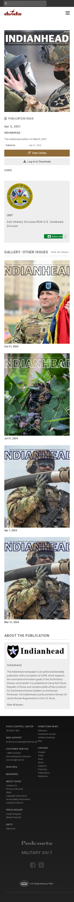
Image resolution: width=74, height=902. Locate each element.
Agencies (10, 828)
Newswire (12, 774)
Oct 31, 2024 (11, 346)
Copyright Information (16, 796)
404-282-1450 (12, 730)
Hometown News (48, 726)
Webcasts (43, 776)
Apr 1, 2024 (10, 530)
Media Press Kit (13, 817)
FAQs (8, 792)
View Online (38, 153)
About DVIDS (13, 781)
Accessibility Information (18, 799)
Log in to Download (38, 161)
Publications (44, 773)
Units (9, 824)
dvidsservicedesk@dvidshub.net (21, 742)
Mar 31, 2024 (11, 622)
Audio (41, 762)
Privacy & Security (14, 789)
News (40, 759)
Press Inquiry (14, 810)
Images (41, 752)
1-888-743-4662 (13, 753)
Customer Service (14, 803)
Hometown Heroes (47, 734)
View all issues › (60, 252)
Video (41, 755)
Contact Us (11, 785)
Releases (42, 730)
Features (11, 767)
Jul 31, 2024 (11, 438)
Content (43, 748)
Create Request (13, 814)
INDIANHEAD (12, 132)
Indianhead (14, 665)
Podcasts (42, 769)
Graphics (42, 766)
